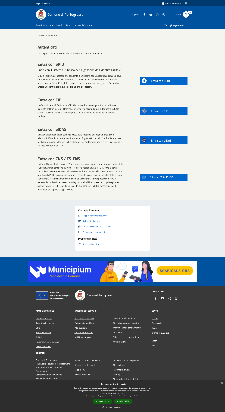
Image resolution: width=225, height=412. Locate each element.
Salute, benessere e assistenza (126, 337)
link (137, 396)
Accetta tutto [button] (102, 401)
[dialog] (112, 396)
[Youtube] (149, 14)
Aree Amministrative (45, 323)
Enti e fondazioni (43, 332)
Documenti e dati (43, 346)
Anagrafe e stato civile (84, 318)
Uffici (38, 327)
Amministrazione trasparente (126, 360)
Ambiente (117, 332)
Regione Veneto (43, 3)
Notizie (155, 318)
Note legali (118, 374)
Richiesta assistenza (83, 374)
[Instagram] (156, 14)
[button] (112, 407)
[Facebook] (143, 14)
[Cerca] (186, 14)
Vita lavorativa (80, 327)
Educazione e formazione (124, 318)
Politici (39, 337)
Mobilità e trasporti (82, 337)
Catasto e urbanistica (83, 332)
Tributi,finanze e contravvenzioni (127, 327)
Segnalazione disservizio (85, 365)
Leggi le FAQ (79, 369)
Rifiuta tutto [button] (123, 401)
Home (41, 35)
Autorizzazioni (119, 341)
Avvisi (154, 327)
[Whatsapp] (162, 14)
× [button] (222, 383)
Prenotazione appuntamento (87, 360)
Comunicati (157, 323)
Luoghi (155, 340)
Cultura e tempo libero (84, 323)
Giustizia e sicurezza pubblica (126, 323)
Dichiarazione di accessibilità (125, 379)
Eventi (154, 345)
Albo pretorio (118, 365)
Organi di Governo (44, 318)
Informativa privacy (121, 369)
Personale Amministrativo (47, 341)
